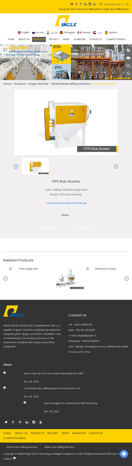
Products (39, 39)
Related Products (18, 260)
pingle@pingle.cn (114, 4)
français (86, 32)
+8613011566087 (90, 341)
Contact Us (77, 315)
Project (54, 39)
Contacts (96, 39)
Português (69, 32)
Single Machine (38, 84)
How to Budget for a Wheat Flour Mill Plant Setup (70, 403)
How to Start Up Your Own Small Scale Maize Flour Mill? (54, 373)
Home (11, 39)
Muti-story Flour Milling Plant (86, 9)
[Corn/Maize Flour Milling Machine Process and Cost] (12, 395)
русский (40, 32)
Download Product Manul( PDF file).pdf (67, 203)
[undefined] (66, 122)
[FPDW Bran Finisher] (104, 269)
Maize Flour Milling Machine (59, 447)
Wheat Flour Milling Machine (22, 447)
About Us (24, 39)
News (66, 39)
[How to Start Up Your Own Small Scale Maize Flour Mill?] (12, 379)
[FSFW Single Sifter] (27, 269)
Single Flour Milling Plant (116, 9)
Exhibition (79, 39)
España (113, 32)
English (25, 32)
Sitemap (111, 454)
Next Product (84, 227)
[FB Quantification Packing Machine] (66, 278)
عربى (99, 32)
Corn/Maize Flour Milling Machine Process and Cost (52, 388)
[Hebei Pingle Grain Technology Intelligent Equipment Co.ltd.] (66, 20)
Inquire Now (48, 227)
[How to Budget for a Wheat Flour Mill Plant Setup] (33, 408)
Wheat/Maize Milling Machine (71, 84)
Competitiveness (116, 39)
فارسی (53, 32)
